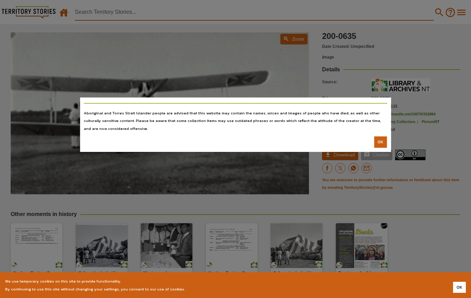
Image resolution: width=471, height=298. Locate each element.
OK (380, 142)
